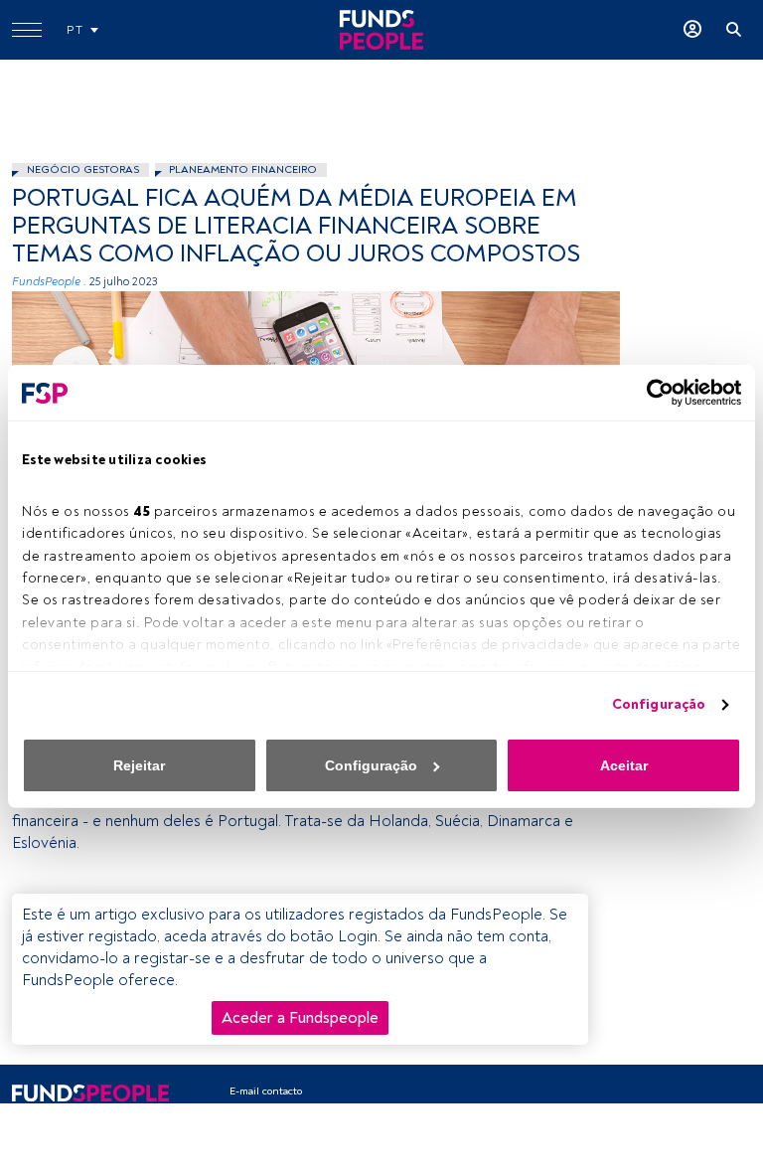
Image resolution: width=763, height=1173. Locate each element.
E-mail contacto (265, 1091)
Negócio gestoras (83, 169)
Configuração (658, 704)
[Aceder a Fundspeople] (692, 30)
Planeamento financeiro (243, 169)
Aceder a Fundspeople (300, 1018)
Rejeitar (139, 765)
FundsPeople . (49, 281)
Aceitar (624, 765)
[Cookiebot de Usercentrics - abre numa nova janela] (654, 393)
